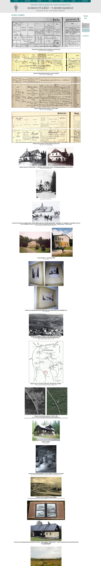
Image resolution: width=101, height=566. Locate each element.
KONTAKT (85, 1)
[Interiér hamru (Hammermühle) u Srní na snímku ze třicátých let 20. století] (46, 459)
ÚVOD (16, 1)
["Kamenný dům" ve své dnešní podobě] (35, 242)
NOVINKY (27, 1)
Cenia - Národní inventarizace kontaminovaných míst (50, 417)
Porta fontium (49, 74)
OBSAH (51, 1)
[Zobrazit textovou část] (86, 27)
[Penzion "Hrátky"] (46, 430)
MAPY (62, 1)
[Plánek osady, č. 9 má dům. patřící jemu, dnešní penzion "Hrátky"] (46, 362)
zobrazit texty (86, 35)
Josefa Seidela (53, 497)
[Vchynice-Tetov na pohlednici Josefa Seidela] (46, 487)
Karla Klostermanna (60, 167)
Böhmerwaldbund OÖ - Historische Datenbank (38, 498)
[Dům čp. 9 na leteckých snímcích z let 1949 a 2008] (35, 401)
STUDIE (39, 1)
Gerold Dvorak (47, 543)
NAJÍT (73, 1)
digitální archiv (50, 50)
